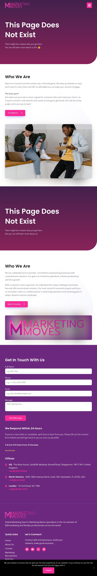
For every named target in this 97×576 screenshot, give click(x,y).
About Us (9, 544)
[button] (89, 5)
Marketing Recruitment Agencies (11, 555)
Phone (8, 377)
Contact (9, 548)
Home (8, 540)
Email (7, 389)
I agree (48, 570)
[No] (94, 568)
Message (9, 400)
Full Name (9, 366)
